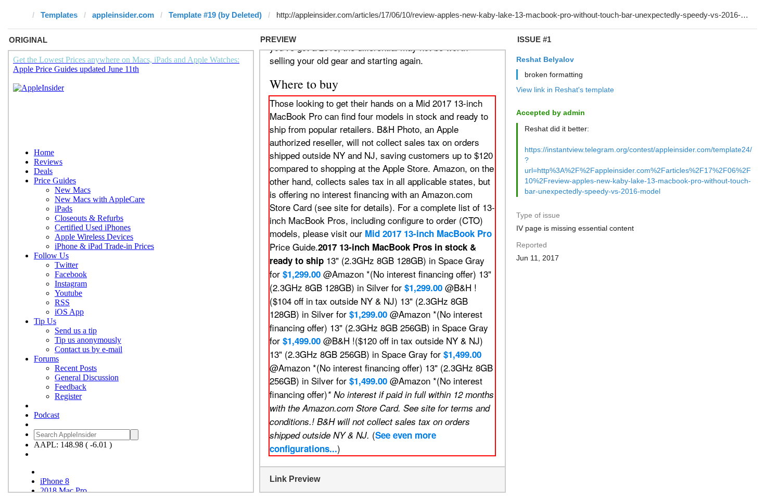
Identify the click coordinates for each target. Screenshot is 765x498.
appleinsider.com (123, 14)
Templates (59, 14)
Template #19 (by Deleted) (215, 14)
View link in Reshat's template (565, 89)
